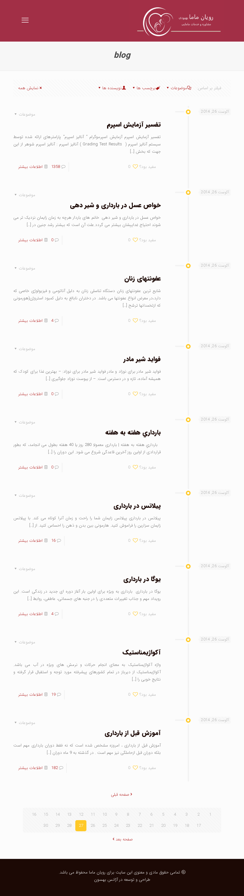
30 (46, 825)
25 (104, 825)
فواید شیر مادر (142, 359)
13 (69, 814)
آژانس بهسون (106, 879)
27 (81, 825)
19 (53, 694)
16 (53, 540)
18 (187, 825)
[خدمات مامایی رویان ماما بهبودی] (176, 20)
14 (57, 814)
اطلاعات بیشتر (30, 166)
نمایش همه (28, 88)
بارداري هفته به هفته (133, 432)
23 (128, 825)
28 (69, 825)
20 (163, 825)
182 (54, 768)
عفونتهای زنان (142, 278)
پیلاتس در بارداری (137, 506)
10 (104, 814)
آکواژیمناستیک (142, 652)
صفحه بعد (124, 839)
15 (46, 814)
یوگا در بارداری (142, 579)
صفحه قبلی (120, 794)
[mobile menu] (25, 20)
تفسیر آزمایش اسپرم (134, 124)
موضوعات (179, 88)
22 (140, 825)
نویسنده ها (112, 88)
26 (93, 825)
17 (198, 825)
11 (93, 814)
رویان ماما (96, 872)
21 (151, 825)
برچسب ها (146, 88)
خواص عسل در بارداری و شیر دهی (115, 205)
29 (57, 825)
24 (116, 825)
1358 (55, 166)
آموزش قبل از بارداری (133, 733)
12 (81, 814)
